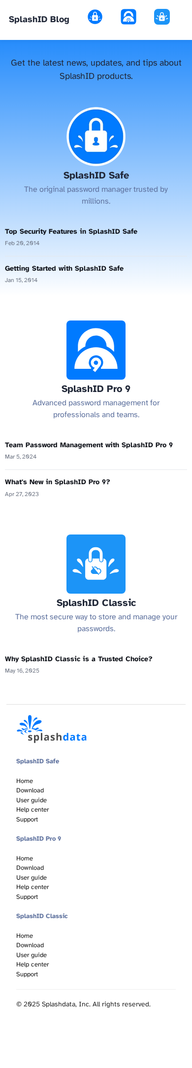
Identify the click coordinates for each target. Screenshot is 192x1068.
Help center (32, 810)
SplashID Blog (39, 20)
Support (27, 820)
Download (30, 790)
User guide (31, 800)
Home (24, 781)
